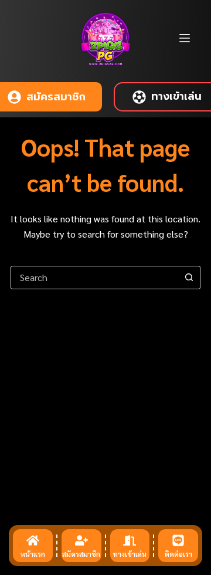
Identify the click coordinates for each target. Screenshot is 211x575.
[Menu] (184, 38)
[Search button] (189, 277)
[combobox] (94, 277)
